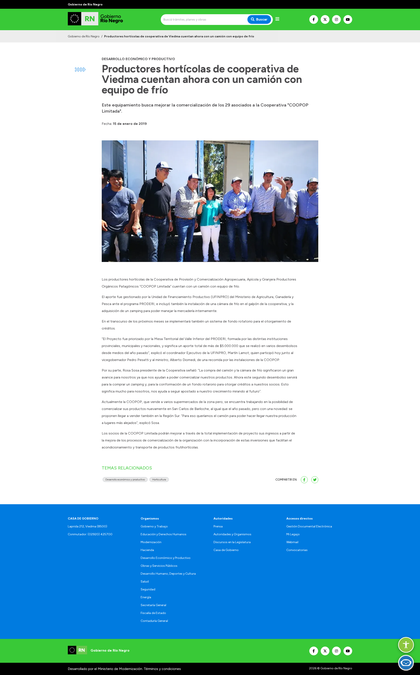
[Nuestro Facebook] (313, 19)
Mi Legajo (293, 534)
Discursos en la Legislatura (232, 542)
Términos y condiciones (162, 669)
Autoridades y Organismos (232, 534)
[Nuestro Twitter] (325, 19)
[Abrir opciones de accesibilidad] (406, 645)
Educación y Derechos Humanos (163, 534)
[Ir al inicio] (99, 19)
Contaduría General (154, 621)
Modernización (151, 542)
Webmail (292, 542)
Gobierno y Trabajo (154, 526)
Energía (146, 597)
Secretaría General (153, 605)
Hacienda (147, 550)
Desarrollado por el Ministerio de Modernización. (105, 669)
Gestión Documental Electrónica (309, 526)
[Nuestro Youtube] (347, 19)
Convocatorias (297, 550)
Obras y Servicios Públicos (159, 566)
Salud (145, 581)
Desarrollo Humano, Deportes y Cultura (168, 574)
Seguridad (148, 589)
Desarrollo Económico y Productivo (166, 558)
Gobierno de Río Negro (84, 36)
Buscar (262, 19)
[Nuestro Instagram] (336, 19)
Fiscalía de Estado (153, 613)
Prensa (218, 526)
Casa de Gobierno (226, 550)
